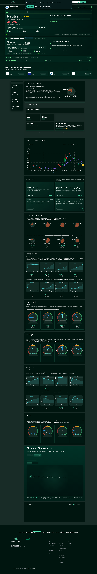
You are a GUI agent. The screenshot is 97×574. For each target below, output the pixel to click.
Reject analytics (38, 6)
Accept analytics (30, 6)
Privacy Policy (47, 3)
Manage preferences (46, 6)
